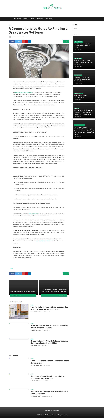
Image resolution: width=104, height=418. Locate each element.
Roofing (25, 18)
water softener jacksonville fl (23, 92)
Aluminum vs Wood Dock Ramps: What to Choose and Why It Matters (47, 377)
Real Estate (78, 58)
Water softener (34, 214)
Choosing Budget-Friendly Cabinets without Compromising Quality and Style (49, 342)
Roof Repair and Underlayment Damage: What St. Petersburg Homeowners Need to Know (83, 112)
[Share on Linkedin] (29, 41)
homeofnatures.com (52, 415)
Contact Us (48, 411)
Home (32, 18)
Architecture (78, 41)
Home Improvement (80, 125)
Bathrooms (17, 18)
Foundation (49, 18)
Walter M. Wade (36, 311)
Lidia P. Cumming (36, 330)
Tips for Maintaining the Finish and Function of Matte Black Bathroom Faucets (49, 308)
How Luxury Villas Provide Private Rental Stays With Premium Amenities (82, 79)
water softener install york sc (45, 241)
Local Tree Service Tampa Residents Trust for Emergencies (50, 362)
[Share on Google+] (23, 41)
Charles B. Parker (37, 365)
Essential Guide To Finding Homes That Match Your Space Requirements (83, 62)
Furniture (40, 18)
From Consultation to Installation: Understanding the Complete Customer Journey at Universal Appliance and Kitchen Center (84, 130)
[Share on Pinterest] (26, 41)
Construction (78, 93)
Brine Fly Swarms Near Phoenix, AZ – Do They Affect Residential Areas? (49, 327)
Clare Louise (16, 36)
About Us (56, 411)
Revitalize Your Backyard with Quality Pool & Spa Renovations (49, 393)
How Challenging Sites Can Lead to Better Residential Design (82, 45)
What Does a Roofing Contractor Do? (80, 96)
